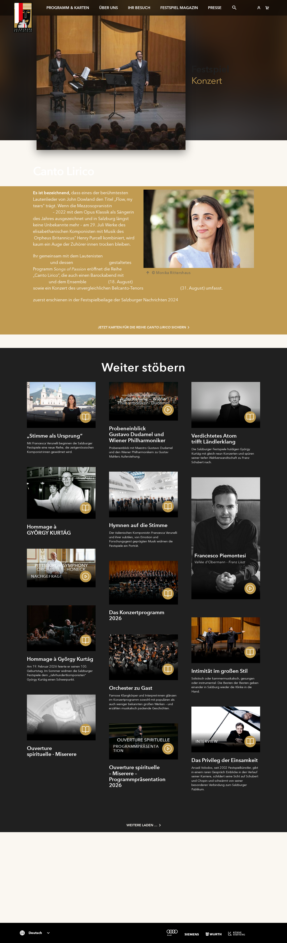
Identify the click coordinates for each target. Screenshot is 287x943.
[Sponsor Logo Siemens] (191, 934)
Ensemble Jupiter (91, 262)
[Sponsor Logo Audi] (172, 933)
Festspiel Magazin (179, 7)
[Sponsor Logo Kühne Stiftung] (236, 933)
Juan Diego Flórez (161, 288)
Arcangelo (97, 281)
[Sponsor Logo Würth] (213, 934)
